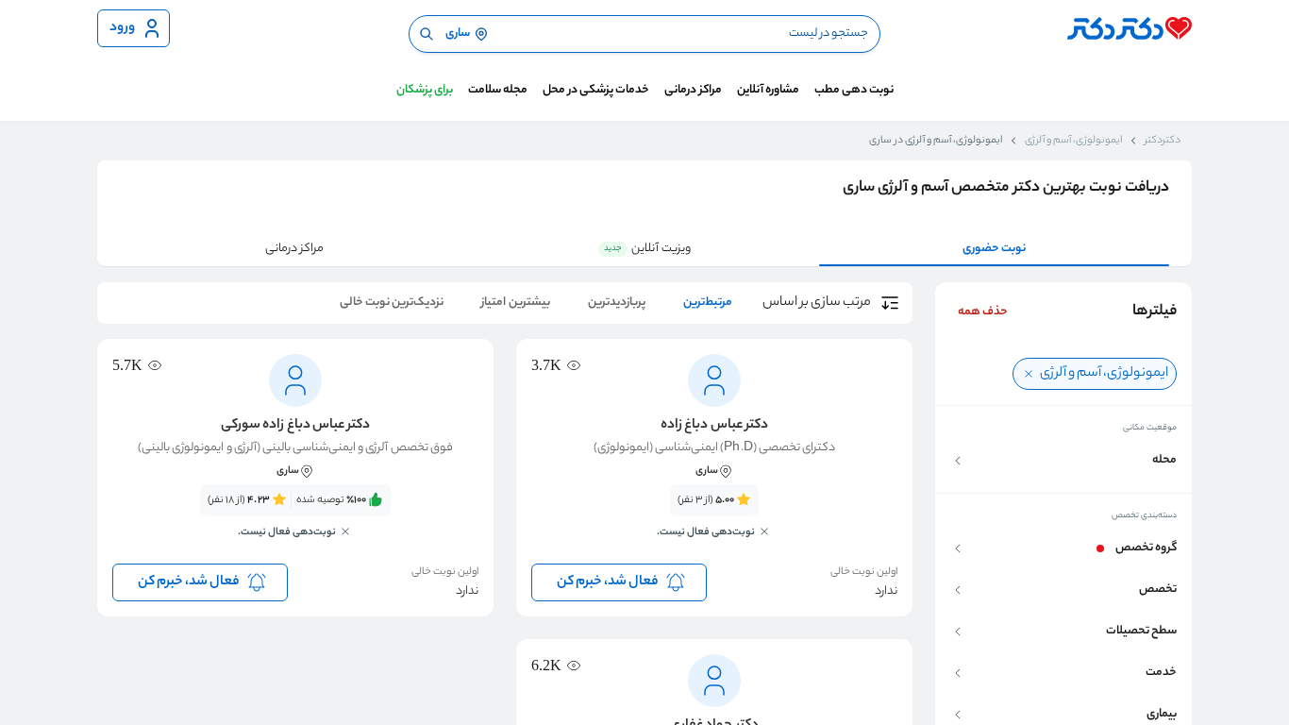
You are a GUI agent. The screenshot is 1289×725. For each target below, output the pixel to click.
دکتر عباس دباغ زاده (714, 425)
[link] (714, 522)
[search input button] (426, 34)
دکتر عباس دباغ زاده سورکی (295, 425)
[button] (1063, 461)
